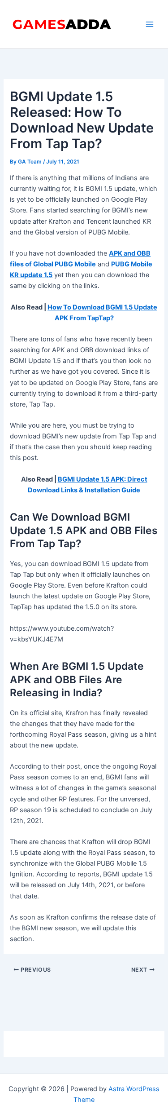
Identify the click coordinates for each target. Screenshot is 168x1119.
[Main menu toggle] (149, 24)
